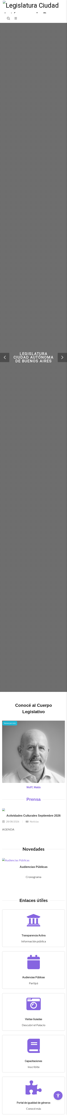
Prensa (33, 799)
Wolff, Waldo (33, 787)
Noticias (34, 821)
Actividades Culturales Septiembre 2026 (33, 815)
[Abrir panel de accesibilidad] (58, 1095)
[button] (4, 357)
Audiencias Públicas (34, 866)
